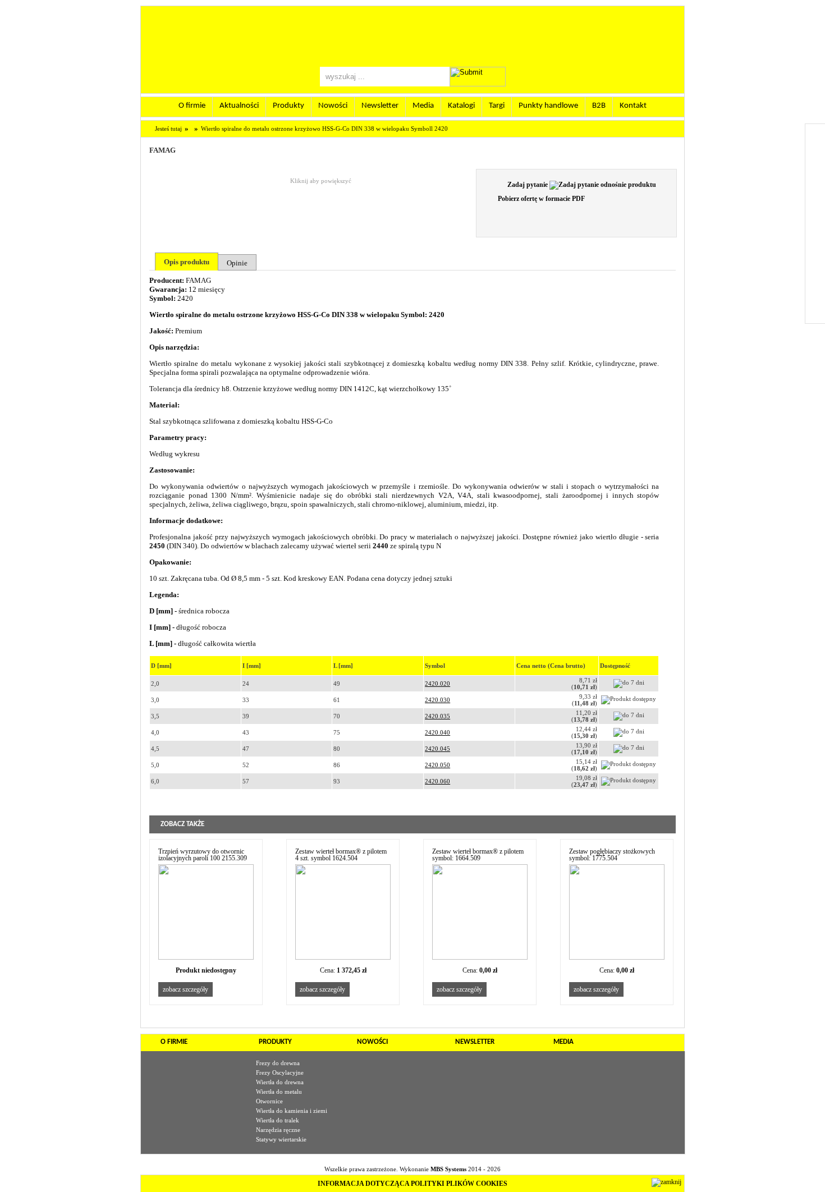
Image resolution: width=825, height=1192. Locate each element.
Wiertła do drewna (280, 1082)
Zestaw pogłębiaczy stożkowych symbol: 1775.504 (612, 855)
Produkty (288, 106)
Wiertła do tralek (277, 1120)
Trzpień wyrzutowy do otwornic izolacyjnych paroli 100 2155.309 (202, 855)
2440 (379, 546)
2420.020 (437, 683)
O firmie (191, 106)
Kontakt (633, 106)
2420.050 (437, 765)
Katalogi (461, 106)
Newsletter (379, 106)
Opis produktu (186, 262)
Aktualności (239, 106)
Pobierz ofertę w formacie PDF (540, 199)
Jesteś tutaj (168, 128)
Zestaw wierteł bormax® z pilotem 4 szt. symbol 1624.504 (341, 855)
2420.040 (437, 732)
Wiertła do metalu (279, 1091)
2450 (157, 546)
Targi (497, 106)
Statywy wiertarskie (281, 1139)
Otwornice (269, 1101)
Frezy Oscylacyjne (280, 1072)
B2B (599, 106)
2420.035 (437, 716)
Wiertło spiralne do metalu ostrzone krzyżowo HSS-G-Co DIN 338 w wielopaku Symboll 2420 (324, 128)
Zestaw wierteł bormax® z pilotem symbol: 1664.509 (478, 855)
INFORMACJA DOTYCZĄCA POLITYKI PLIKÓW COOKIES (412, 1184)
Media (423, 106)
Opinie (237, 263)
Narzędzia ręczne (278, 1129)
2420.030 (437, 699)
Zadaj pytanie (528, 185)
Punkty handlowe (548, 106)
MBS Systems (448, 1169)
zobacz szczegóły (185, 989)
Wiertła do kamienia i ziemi (291, 1110)
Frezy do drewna (278, 1063)
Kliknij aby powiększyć (320, 180)
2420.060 (437, 781)
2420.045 (437, 748)
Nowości (332, 106)
